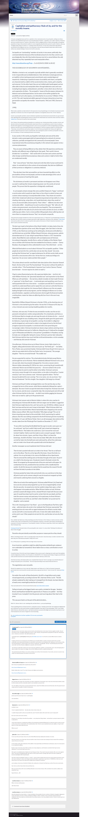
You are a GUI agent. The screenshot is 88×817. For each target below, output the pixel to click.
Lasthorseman (16, 780)
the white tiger (16, 693)
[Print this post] (64, 30)
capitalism (28, 615)
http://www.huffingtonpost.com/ (19, 667)
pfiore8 (14, 734)
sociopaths (13, 616)
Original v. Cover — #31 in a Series (57, 20)
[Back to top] (85, 814)
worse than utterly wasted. (43, 585)
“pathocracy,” (14, 119)
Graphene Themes (19, 815)
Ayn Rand (23, 615)
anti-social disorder (16, 615)
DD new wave (33, 615)
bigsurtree (15, 679)
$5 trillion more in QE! (37, 636)
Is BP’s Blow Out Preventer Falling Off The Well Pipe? (23, 20)
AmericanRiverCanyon (18, 662)
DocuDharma (44, 8)
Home (11, 15)
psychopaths (40, 615)
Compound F (14, 30)
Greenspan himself (15, 528)
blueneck (14, 705)
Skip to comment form (60, 621)
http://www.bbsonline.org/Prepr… (23, 63)
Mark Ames (62, 219)
